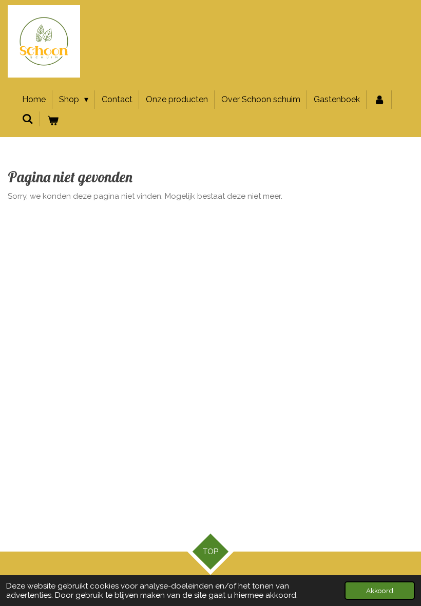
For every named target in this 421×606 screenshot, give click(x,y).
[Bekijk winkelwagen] (52, 120)
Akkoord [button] (379, 590)
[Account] (379, 99)
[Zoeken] (27, 118)
